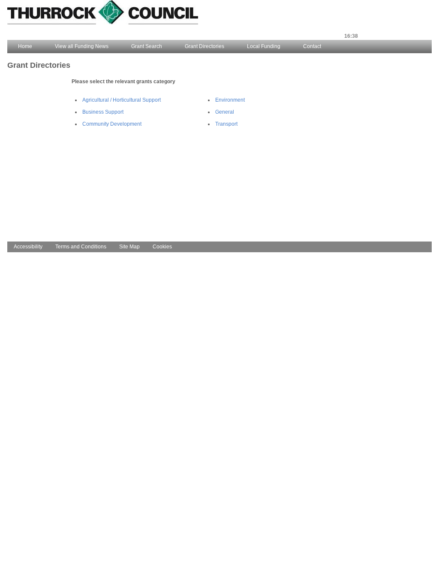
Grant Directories (204, 46)
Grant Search (146, 46)
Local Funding (263, 46)
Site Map (129, 247)
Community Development (111, 124)
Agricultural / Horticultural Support (121, 100)
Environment (230, 100)
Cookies (162, 247)
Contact (312, 46)
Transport (226, 124)
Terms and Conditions (80, 247)
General (224, 112)
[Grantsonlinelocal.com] (102, 23)
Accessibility (28, 247)
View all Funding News (81, 46)
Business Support (102, 112)
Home (25, 46)
